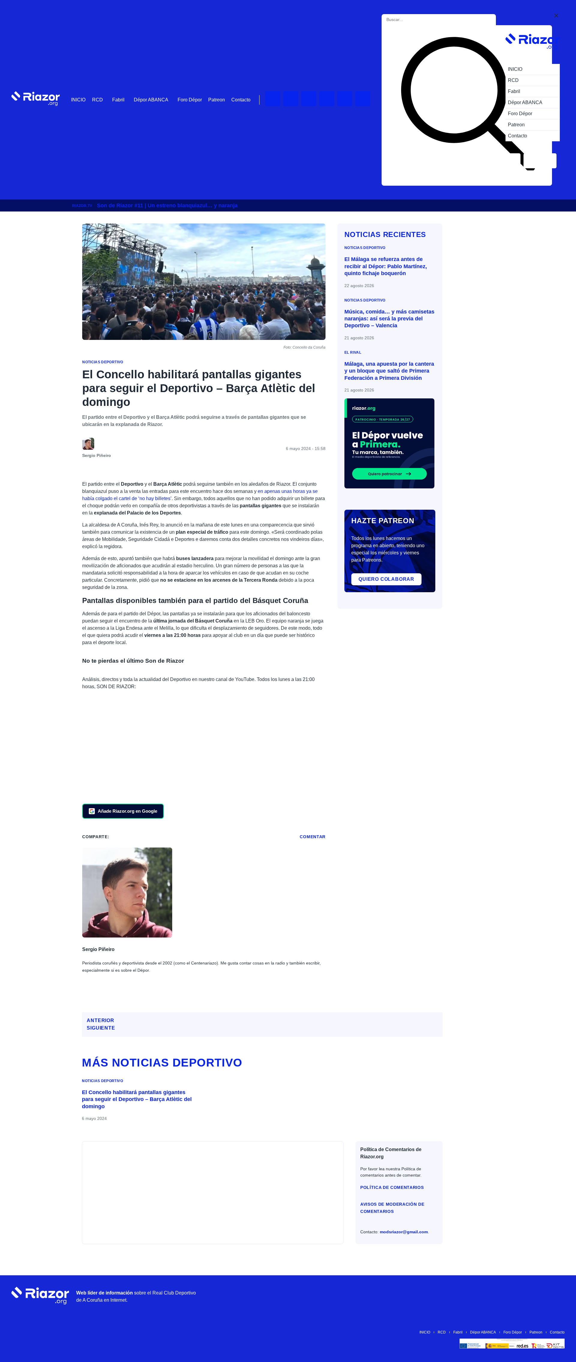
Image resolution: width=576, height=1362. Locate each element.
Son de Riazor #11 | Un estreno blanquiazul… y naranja (167, 205)
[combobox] (413, 19)
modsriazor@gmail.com (404, 1231)
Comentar (313, 836)
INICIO (78, 99)
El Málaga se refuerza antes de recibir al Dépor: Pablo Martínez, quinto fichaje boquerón (385, 266)
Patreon (216, 99)
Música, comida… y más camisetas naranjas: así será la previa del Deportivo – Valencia (389, 319)
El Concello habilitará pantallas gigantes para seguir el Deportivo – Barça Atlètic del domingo (137, 1099)
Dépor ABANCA (151, 99)
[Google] (557, 1295)
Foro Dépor (190, 99)
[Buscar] (468, 105)
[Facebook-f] (362, 98)
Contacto (240, 99)
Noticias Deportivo (102, 362)
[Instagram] (308, 98)
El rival (352, 352)
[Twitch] (290, 98)
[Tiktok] (344, 98)
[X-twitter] (326, 98)
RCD (97, 99)
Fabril (118, 99)
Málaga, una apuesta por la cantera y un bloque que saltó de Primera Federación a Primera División (389, 371)
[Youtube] (272, 98)
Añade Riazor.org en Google (127, 811)
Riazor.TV (82, 206)
